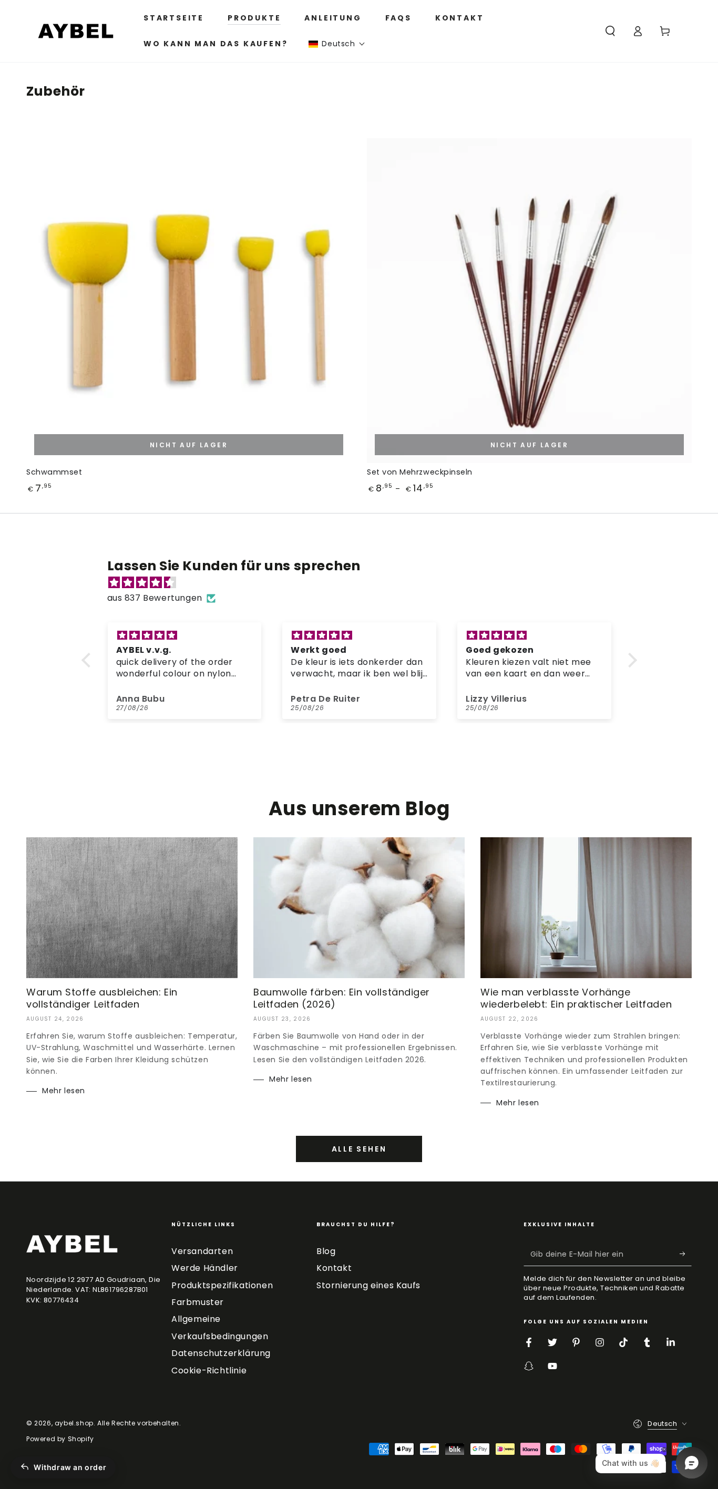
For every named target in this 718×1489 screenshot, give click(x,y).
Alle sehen (359, 1149)
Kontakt (334, 1268)
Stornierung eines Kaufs (368, 1285)
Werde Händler (204, 1268)
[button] (336, 44)
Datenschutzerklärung (221, 1353)
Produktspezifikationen (222, 1285)
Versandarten (202, 1251)
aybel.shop (74, 1423)
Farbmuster (197, 1302)
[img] (364, 583)
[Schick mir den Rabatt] (686, 1254)
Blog (325, 1251)
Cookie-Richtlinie (209, 1370)
